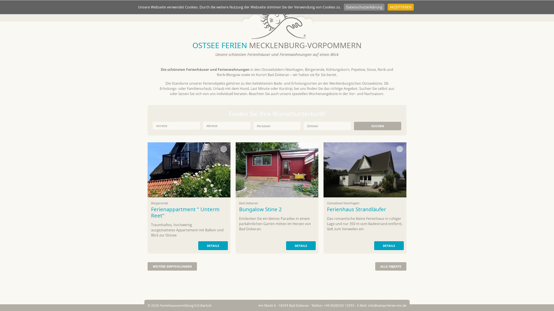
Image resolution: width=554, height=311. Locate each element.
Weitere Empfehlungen (172, 266)
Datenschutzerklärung (364, 7)
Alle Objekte (390, 266)
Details (213, 246)
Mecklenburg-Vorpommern (277, 45)
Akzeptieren (401, 7)
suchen (377, 126)
